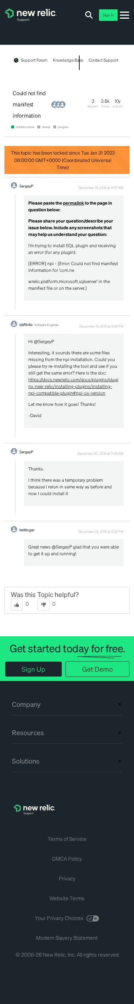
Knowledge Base (68, 60)
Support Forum (34, 60)
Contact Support (103, 60)
